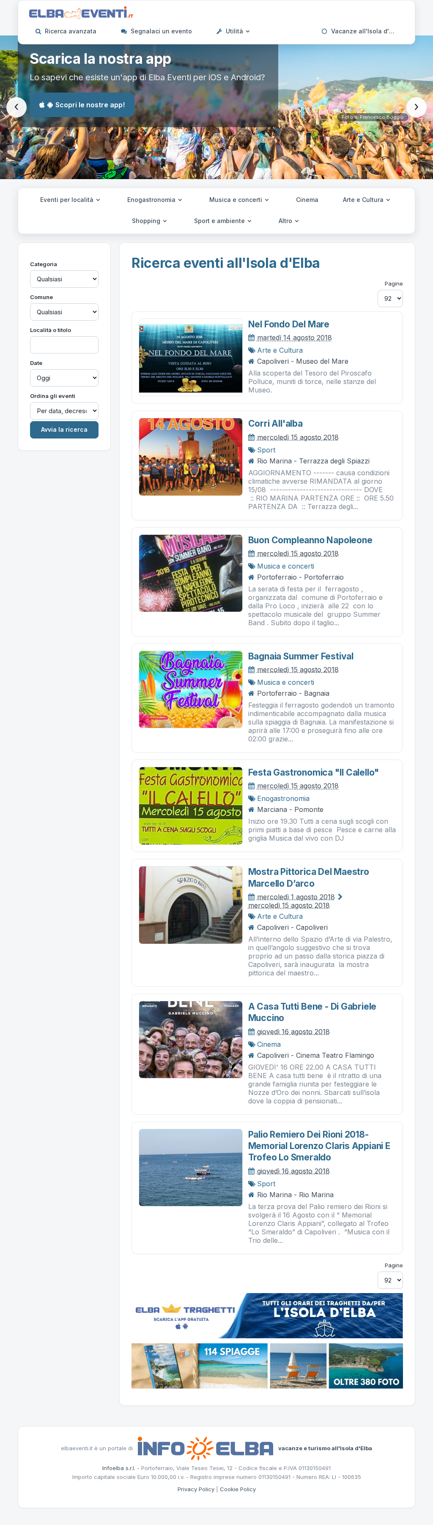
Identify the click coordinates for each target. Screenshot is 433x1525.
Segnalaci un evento (160, 31)
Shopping (147, 220)
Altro (286, 220)
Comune (41, 297)
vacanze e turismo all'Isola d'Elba (325, 1447)
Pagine (394, 283)
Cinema (307, 199)
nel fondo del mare (288, 324)
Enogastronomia (152, 199)
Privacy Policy (196, 1489)
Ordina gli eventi (52, 395)
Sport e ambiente (220, 220)
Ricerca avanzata (69, 31)
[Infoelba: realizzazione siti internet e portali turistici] (205, 1447)
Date (36, 362)
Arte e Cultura (364, 199)
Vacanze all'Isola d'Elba (365, 31)
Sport (266, 450)
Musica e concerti (236, 199)
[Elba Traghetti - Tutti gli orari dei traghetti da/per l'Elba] (267, 1314)
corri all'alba (275, 423)
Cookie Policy (238, 1489)
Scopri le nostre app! (90, 105)
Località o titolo (50, 330)
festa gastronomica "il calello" (313, 772)
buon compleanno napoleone (310, 540)
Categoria (43, 264)
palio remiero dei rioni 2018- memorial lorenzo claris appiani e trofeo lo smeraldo (319, 1146)
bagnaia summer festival (301, 656)
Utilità (234, 31)
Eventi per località (67, 199)
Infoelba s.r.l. (118, 1468)
